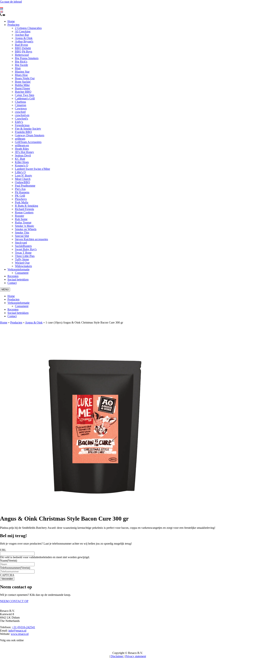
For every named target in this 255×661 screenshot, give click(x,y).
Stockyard (21, 242)
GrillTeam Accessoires (28, 142)
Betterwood (22, 54)
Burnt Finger (22, 88)
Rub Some (21, 219)
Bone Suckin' (23, 81)
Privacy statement (135, 656)
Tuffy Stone (22, 259)
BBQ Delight (23, 48)
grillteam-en (22, 145)
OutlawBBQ (22, 182)
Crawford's (21, 118)
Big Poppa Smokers (26, 58)
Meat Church (22, 178)
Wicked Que (22, 262)
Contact (12, 282)
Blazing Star (22, 71)
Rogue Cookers (24, 212)
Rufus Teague (23, 222)
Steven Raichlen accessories (31, 239)
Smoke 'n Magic (24, 225)
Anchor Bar (22, 34)
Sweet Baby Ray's (26, 249)
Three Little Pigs (25, 256)
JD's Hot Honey (24, 152)
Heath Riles (22, 148)
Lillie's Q (20, 172)
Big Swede (21, 64)
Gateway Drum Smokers (29, 135)
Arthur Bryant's (24, 41)
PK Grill (20, 195)
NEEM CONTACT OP (14, 601)
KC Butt (20, 158)
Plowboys (21, 199)
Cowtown (21, 108)
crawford (20, 111)
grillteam (20, 138)
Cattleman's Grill (25, 98)
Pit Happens (22, 192)
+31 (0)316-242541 (23, 627)
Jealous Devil (23, 155)
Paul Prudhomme (25, 185)
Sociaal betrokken (18, 279)
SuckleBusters (23, 246)
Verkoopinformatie (18, 269)
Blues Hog (21, 75)
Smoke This (22, 232)
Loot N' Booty (23, 175)
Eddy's (19, 121)
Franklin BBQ (23, 132)
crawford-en (22, 115)
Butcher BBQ (23, 91)
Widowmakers (23, 266)
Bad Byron (21, 44)
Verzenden (7, 578)
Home (11, 21)
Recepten (12, 276)
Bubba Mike (22, 85)
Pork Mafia (21, 202)
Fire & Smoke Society (28, 128)
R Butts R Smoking (26, 205)
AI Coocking (22, 31)
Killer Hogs (22, 162)
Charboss (20, 101)
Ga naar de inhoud (11, 1)
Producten (13, 24)
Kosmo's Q (21, 165)
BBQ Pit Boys (23, 51)
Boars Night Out (25, 78)
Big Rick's (21, 61)
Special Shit (22, 235)
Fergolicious (22, 125)
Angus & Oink (23, 38)
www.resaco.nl (20, 633)
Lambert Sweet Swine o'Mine (32, 168)
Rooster (19, 215)
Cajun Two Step (24, 95)
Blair (18, 68)
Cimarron (20, 105)
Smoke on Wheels (25, 229)
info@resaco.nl (17, 630)
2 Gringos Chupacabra (28, 28)
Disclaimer (117, 656)
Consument (21, 272)
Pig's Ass (20, 189)
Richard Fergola (24, 209)
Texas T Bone (23, 252)
